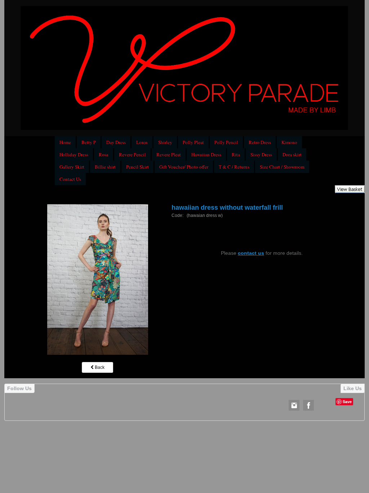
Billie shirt (105, 166)
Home (65, 142)
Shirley (165, 142)
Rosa (103, 154)
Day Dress (116, 142)
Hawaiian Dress (206, 154)
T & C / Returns (234, 166)
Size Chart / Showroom (282, 166)
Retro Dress (260, 142)
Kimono (289, 142)
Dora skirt (292, 154)
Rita (236, 154)
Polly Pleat (193, 142)
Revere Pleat (168, 154)
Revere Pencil (132, 154)
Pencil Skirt (137, 166)
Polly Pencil (226, 142)
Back (99, 367)
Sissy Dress (261, 154)
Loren (142, 142)
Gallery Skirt (71, 166)
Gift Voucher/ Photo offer (183, 166)
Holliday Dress (73, 154)
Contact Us (70, 179)
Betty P (88, 142)
